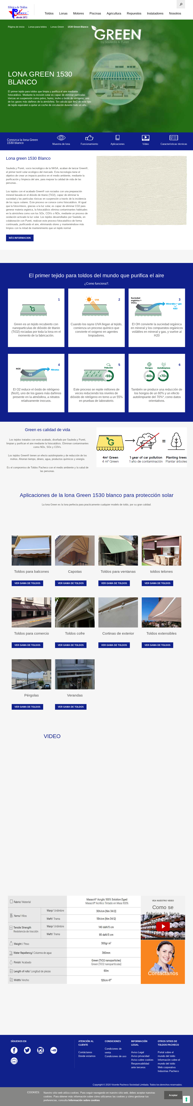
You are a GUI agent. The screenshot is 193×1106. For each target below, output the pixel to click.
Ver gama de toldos (27, 583)
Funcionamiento (89, 144)
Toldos (49, 13)
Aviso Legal (137, 1052)
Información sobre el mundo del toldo (169, 1061)
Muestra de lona (61, 144)
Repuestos (134, 13)
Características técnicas (174, 144)
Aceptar (173, 1095)
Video (145, 144)
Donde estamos (87, 1056)
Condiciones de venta (113, 1050)
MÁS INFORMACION (20, 238)
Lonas (63, 13)
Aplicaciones (118, 144)
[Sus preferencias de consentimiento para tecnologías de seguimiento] (186, 1099)
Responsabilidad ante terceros (140, 1065)
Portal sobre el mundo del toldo (166, 1054)
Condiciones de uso (115, 1056)
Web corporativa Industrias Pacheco (168, 1069)
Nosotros (175, 13)
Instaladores (155, 13)
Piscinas (95, 13)
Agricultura (114, 13)
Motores (78, 13)
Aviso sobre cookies (142, 1059)
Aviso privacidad (140, 1056)
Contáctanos (85, 1052)
